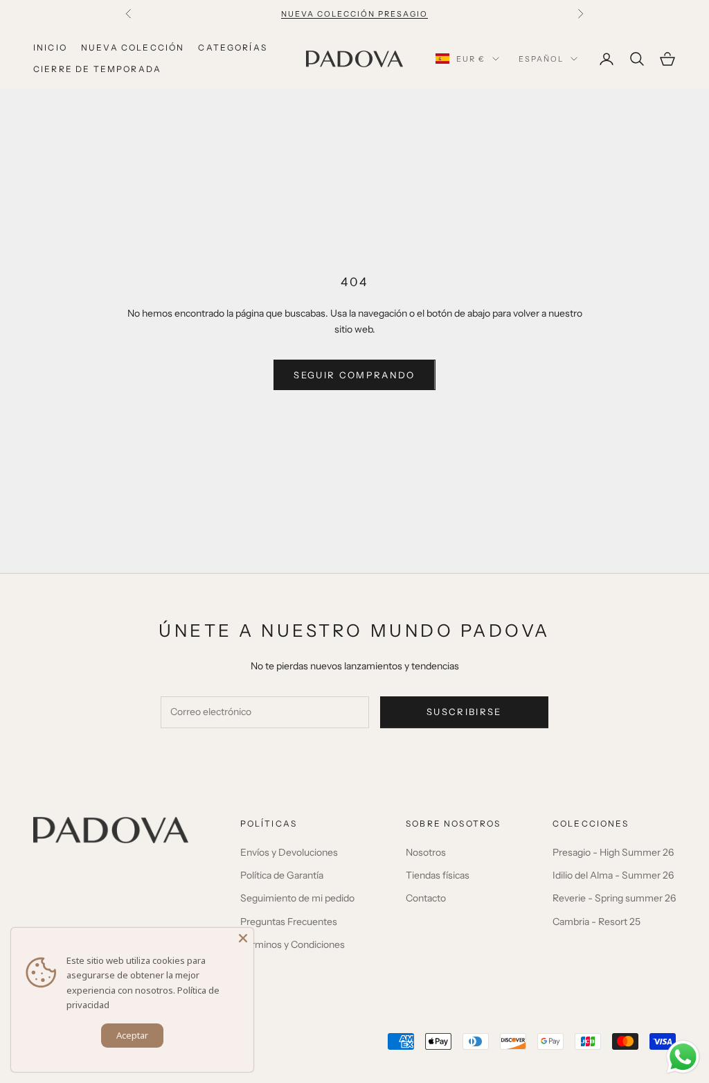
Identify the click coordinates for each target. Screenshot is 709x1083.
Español (541, 59)
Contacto (426, 898)
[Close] (243, 938)
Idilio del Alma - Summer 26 (613, 875)
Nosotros (426, 852)
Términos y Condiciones (292, 944)
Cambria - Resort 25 (596, 921)
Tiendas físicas (437, 875)
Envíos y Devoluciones (289, 852)
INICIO (50, 47)
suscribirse (464, 711)
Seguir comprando (354, 374)
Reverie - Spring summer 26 (614, 898)
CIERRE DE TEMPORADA (97, 69)
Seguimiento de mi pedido (297, 898)
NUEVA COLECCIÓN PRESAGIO (354, 14)
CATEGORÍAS (232, 47)
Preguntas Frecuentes (288, 921)
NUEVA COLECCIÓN (132, 47)
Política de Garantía (281, 875)
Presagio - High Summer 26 (613, 852)
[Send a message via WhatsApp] (683, 1057)
